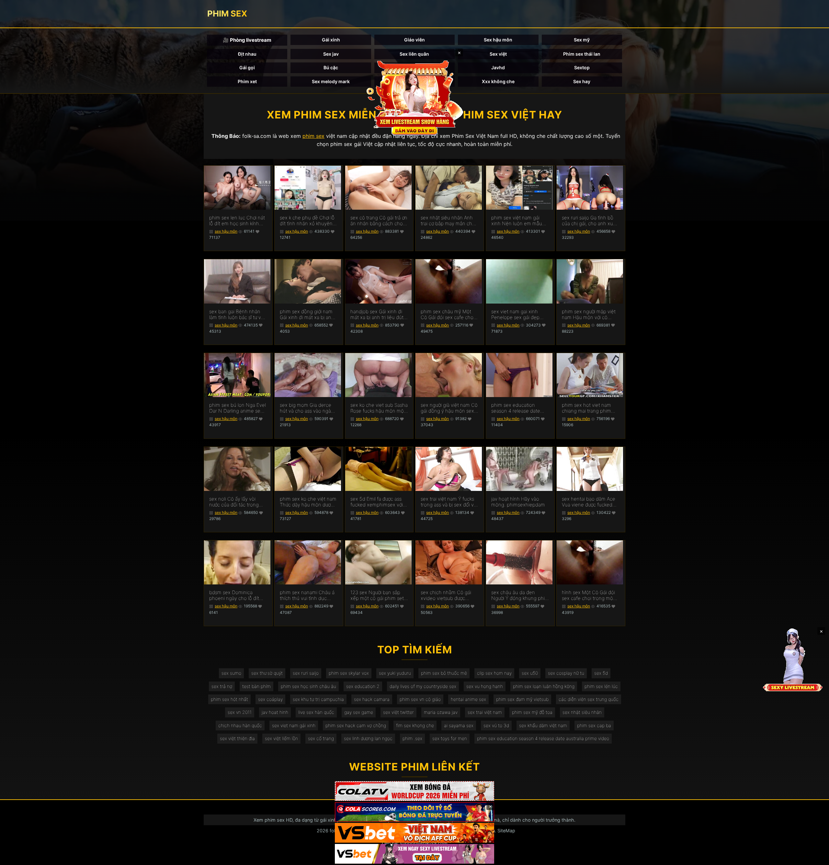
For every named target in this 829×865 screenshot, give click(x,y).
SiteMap (506, 830)
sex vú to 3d (496, 725)
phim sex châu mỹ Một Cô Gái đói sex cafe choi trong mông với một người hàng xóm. (449, 314)
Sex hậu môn (498, 39)
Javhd (498, 67)
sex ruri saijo (306, 673)
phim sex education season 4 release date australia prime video (543, 738)
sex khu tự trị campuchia (318, 699)
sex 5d (601, 673)
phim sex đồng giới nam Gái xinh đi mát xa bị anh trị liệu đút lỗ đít (307, 314)
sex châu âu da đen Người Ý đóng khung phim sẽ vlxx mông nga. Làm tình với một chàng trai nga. (520, 595)
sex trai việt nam (485, 712)
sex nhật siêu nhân (582, 712)
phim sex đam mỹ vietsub (522, 699)
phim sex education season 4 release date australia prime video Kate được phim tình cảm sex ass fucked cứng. (519, 408)
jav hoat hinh (275, 712)
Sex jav (331, 54)
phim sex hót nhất (229, 699)
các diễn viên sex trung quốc (589, 699)
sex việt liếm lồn (281, 738)
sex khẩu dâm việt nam (543, 725)
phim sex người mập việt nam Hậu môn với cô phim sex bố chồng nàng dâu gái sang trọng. (589, 314)
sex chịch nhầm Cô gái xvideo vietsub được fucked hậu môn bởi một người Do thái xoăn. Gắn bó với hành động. (448, 595)
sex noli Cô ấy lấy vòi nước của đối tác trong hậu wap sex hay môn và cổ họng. (237, 502)
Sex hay (581, 81)
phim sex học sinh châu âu (308, 686)
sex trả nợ (221, 686)
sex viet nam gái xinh (293, 725)
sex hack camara (372, 699)
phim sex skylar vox (349, 673)
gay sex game (358, 712)
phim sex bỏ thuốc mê (444, 673)
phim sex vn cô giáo (420, 699)
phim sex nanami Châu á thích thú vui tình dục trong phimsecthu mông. (307, 595)
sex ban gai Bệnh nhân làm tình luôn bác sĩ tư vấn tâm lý (238, 314)
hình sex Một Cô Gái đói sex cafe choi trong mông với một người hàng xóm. (590, 595)
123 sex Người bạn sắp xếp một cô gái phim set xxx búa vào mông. (377, 595)
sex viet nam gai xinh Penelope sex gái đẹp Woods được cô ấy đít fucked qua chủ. (515, 314)
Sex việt (498, 54)
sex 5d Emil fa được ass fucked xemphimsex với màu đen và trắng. (376, 502)
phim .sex (412, 738)
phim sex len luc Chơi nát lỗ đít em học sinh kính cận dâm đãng (237, 221)
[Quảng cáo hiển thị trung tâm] (414, 97)
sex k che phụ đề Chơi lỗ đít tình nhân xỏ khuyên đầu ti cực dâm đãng (307, 221)
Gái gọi (247, 67)
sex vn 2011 (240, 712)
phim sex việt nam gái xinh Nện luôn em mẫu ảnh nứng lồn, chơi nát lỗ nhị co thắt (518, 221)
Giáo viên (414, 39)
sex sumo (231, 673)
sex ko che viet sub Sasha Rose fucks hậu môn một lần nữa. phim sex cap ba (379, 408)
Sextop (582, 67)
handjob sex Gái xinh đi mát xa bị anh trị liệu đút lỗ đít (376, 314)
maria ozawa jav (441, 712)
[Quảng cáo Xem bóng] (414, 791)
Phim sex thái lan (581, 54)
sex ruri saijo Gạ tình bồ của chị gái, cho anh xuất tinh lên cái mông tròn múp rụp (589, 221)
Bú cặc (331, 67)
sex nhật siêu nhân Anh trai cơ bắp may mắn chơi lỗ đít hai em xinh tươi (448, 221)
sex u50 (530, 673)
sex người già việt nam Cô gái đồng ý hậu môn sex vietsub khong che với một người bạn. (449, 408)
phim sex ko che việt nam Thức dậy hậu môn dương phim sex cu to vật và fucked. (308, 502)
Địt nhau (247, 54)
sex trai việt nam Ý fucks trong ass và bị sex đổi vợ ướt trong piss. (448, 502)
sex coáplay (270, 699)
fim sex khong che (415, 725)
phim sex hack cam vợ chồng (355, 725)
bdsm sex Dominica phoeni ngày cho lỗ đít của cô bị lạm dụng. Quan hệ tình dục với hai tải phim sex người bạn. (237, 595)
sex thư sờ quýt (267, 673)
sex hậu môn (226, 231)
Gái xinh (331, 39)
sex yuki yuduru (395, 673)
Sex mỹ (582, 39)
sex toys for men (449, 738)
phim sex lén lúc (601, 686)
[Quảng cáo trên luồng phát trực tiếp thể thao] (414, 854)
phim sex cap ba (594, 725)
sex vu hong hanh (484, 686)
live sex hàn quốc (316, 712)
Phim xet (247, 81)
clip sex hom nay (494, 673)
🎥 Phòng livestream (247, 40)
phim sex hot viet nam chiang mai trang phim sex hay (586, 408)
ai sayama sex (458, 725)
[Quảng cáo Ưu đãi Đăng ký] (414, 812)
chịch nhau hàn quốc (240, 725)
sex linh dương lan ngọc (368, 738)
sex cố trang (321, 738)
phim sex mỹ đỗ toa (532, 712)
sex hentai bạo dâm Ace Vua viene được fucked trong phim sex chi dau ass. (588, 502)
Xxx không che (498, 81)
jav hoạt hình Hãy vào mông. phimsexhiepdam (518, 502)
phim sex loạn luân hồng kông (543, 686)
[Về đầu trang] (815, 857)
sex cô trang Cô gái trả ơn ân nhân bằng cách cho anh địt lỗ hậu (378, 221)
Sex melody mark (331, 81)
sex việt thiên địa (237, 738)
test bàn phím (256, 686)
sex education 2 (363, 686)
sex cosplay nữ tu (566, 673)
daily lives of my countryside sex (423, 686)
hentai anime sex (468, 699)
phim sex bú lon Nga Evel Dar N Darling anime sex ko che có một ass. (237, 408)
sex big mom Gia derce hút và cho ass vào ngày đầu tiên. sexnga (307, 408)
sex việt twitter (398, 712)
